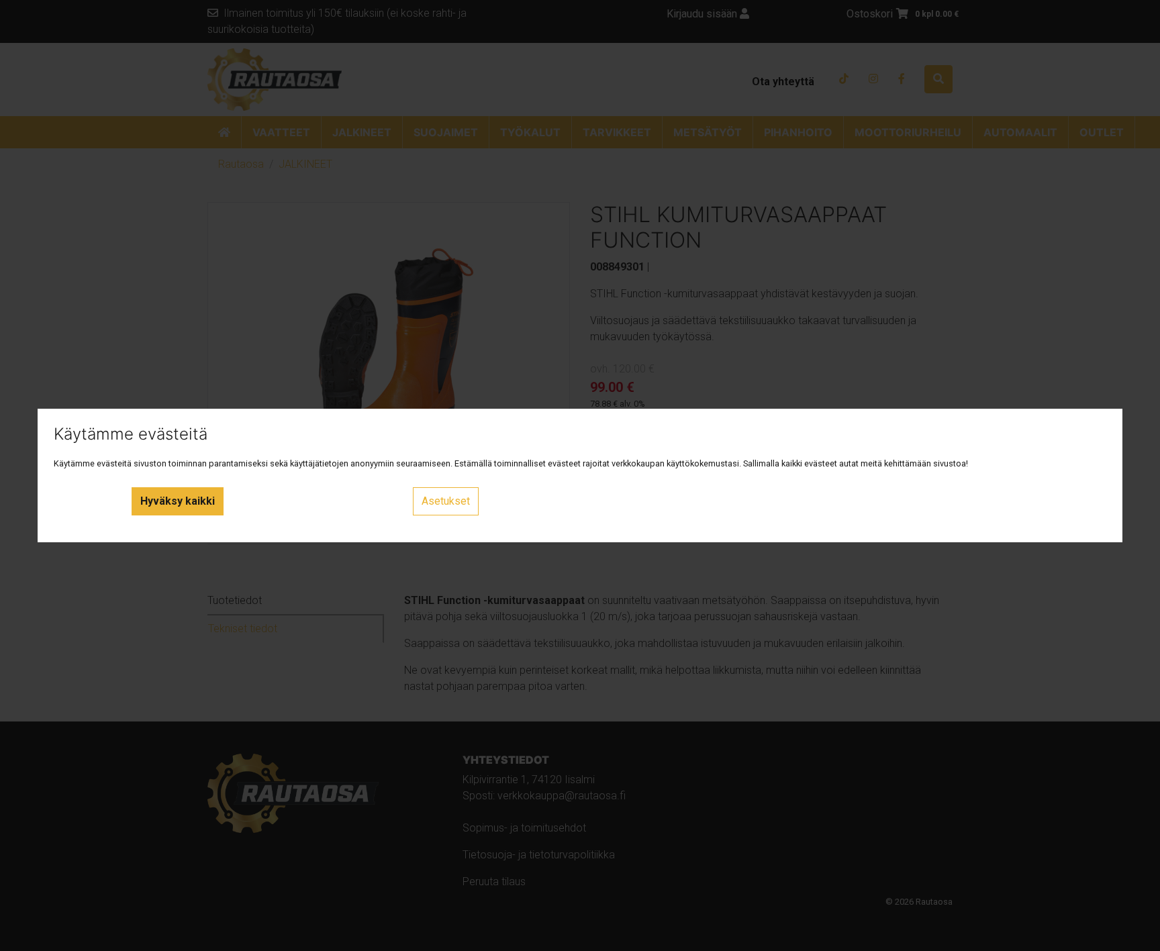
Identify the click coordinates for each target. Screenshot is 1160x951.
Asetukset (446, 501)
